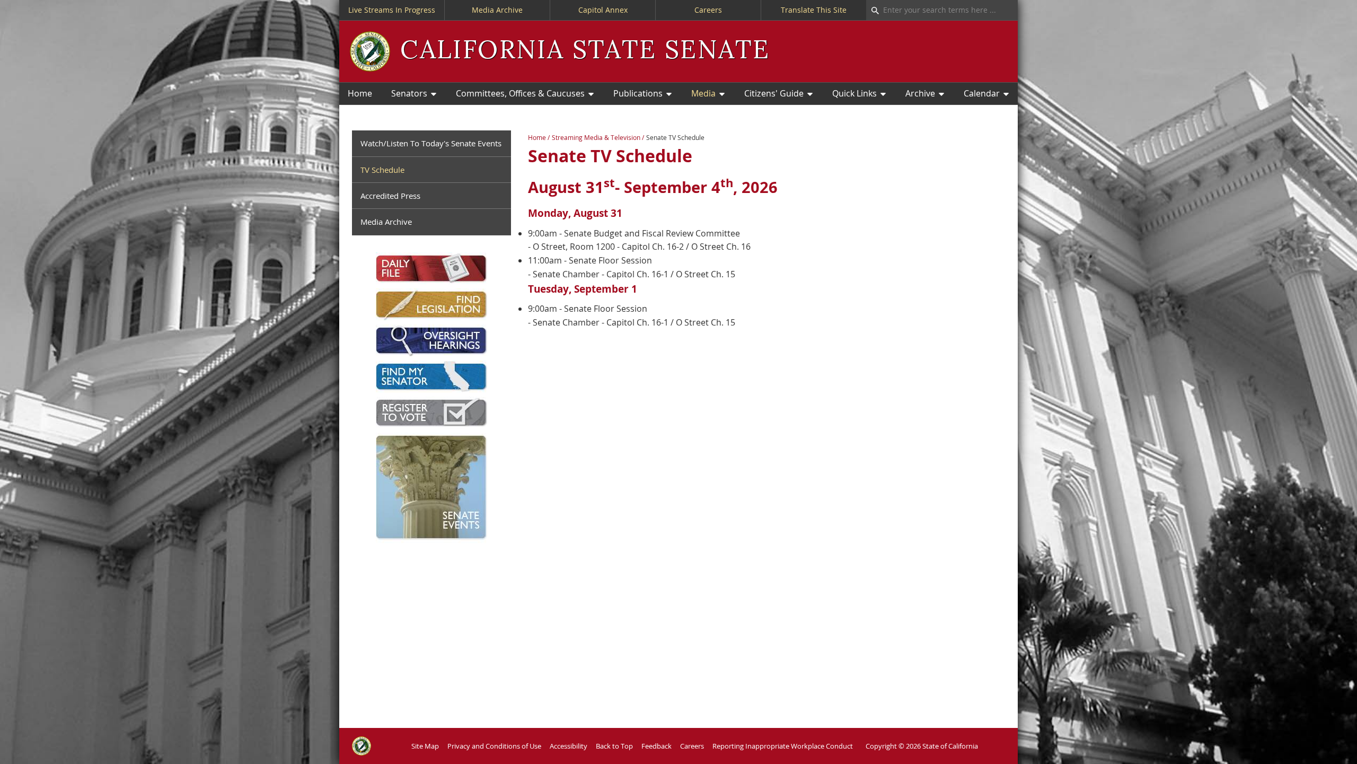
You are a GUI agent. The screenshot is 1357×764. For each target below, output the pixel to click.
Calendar (982, 93)
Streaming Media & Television (596, 137)
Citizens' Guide (774, 93)
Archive (920, 93)
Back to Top (614, 746)
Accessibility (568, 746)
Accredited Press (390, 195)
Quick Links (854, 93)
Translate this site (814, 10)
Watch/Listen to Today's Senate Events (430, 143)
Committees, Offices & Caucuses (520, 93)
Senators (409, 93)
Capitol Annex (603, 10)
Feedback (656, 746)
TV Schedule (382, 169)
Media (703, 93)
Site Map (425, 746)
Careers (708, 10)
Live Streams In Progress (391, 10)
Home (360, 93)
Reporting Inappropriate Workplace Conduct (782, 746)
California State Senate (585, 51)
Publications (638, 93)
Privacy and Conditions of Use (494, 746)
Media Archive (497, 10)
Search (872, 10)
